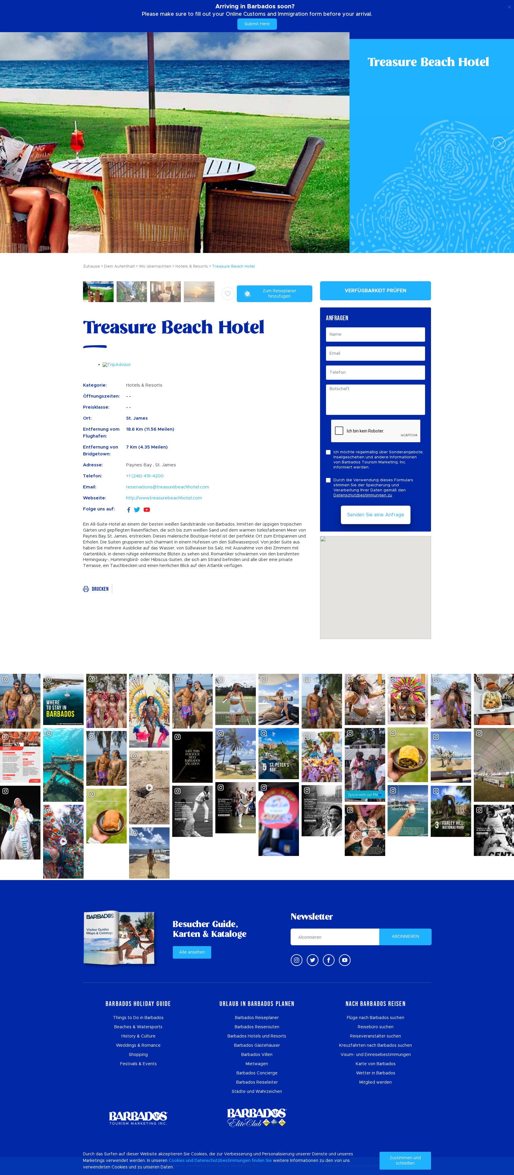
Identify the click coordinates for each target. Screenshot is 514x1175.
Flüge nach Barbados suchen (375, 1018)
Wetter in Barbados (375, 1073)
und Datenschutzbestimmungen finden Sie (229, 1161)
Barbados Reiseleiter (257, 1082)
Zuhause (91, 266)
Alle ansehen (192, 952)
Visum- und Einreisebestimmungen (376, 1055)
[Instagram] (297, 960)
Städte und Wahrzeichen (257, 1092)
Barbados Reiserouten (257, 1027)
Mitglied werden (375, 1082)
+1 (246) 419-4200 (145, 476)
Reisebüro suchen (376, 1027)
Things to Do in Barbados (138, 1018)
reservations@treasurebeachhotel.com (167, 487)
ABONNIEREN (405, 937)
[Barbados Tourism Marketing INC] (138, 1118)
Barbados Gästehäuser (257, 1045)
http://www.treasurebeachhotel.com (164, 498)
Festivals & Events (138, 1064)
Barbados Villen (256, 1055)
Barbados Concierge (257, 1073)
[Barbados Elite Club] (257, 1118)
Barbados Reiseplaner (257, 1018)
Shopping (138, 1055)
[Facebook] (128, 509)
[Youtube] (345, 960)
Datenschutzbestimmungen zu (362, 495)
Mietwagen (257, 1064)
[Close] (509, 6)
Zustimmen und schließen (405, 1160)
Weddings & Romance (138, 1045)
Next (497, 143)
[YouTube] (147, 509)
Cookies (177, 1161)
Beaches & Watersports (138, 1027)
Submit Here (257, 24)
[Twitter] (137, 509)
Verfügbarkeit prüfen (375, 290)
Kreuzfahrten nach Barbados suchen (375, 1045)
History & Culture (138, 1036)
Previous (16, 143)
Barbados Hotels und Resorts (257, 1036)
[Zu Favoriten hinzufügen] (227, 293)
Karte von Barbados (376, 1064)
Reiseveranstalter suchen (375, 1036)
